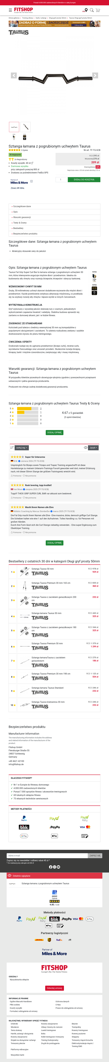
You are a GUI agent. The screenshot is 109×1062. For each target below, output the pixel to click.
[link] (32, 163)
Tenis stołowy (16, 1030)
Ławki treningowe (48, 1030)
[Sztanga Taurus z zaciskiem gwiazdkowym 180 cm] (25, 631)
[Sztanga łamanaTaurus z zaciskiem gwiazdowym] (25, 661)
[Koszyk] (98, 10)
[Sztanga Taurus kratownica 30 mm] (25, 705)
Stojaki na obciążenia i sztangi (23, 1040)
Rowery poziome (78, 1034)
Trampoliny (76, 1027)
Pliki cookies (15, 1005)
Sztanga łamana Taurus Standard (47, 688)
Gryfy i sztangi (41, 18)
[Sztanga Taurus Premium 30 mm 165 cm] (25, 586)
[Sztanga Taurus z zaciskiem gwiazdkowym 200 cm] (25, 601)
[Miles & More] (54, 952)
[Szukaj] (91, 10)
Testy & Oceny (20, 222)
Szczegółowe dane (22, 206)
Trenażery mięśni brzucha (82, 1040)
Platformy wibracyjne (19, 1049)
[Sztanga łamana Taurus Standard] (25, 690)
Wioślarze (15, 1027)
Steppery (75, 1037)
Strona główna (14, 18)
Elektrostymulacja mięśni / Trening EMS (83, 1044)
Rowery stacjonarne (49, 1024)
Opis (15, 212)
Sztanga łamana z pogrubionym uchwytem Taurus (45, 883)
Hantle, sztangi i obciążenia (22, 1034)
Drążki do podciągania (50, 1043)
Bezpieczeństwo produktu (25, 233)
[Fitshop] (23, 10)
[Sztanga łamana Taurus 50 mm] (25, 616)
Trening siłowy (27, 18)
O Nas (58, 1005)
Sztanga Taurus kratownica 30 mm (48, 702)
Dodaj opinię (54, 432)
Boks (43, 1034)
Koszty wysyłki (16, 1008)
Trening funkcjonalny (49, 1040)
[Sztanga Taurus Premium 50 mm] (25, 646)
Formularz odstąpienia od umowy (23, 1011)
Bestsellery (18, 228)
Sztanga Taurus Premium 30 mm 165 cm (51, 583)
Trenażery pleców (18, 1043)
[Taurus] (19, 32)
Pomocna (17, 476)
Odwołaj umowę (54, 988)
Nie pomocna (30, 476)
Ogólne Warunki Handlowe (21, 1001)
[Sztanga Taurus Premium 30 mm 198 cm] (25, 676)
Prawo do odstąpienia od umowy (69, 1008)
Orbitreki (14, 1024)
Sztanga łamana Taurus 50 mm (46, 613)
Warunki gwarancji (22, 217)
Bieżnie (75, 1024)
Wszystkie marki (17, 1055)
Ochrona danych (62, 1001)
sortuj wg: (21, 447)
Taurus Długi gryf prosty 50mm (80, 18)
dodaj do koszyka (84, 179)
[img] (31, 181)
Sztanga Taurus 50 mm (43, 569)
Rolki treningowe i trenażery (52, 1037)
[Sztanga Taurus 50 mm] (25, 571)
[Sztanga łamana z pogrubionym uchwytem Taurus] (14, 884)
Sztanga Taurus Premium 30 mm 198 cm (51, 673)
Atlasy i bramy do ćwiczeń (51, 1027)
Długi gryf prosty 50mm (57, 18)
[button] (14, 127)
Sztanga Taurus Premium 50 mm (47, 643)
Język (92, 447)
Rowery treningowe (80, 1030)
